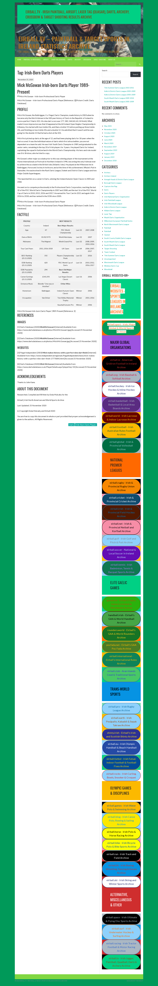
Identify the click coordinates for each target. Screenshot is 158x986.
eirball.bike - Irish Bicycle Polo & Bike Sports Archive (121, 844)
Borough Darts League (113, 183)
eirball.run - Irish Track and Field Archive (121, 856)
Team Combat (109, 252)
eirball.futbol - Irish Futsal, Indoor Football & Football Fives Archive (121, 762)
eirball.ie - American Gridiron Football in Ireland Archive (121, 363)
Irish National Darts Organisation (117, 197)
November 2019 (110, 147)
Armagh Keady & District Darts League (119, 179)
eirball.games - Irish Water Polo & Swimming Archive (121, 807)
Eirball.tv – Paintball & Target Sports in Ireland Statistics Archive (73, 42)
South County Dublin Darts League (117, 238)
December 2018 (110, 160)
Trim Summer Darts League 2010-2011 (119, 88)
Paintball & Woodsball (32, 59)
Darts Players (109, 193)
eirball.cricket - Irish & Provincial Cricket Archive (121, 499)
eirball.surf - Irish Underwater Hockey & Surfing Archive (121, 932)
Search (104, 70)
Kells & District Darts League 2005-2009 (119, 91)
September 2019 (110, 150)
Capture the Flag (110, 186)
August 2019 (109, 154)
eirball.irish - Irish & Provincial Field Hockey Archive (121, 512)
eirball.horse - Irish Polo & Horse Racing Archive (121, 833)
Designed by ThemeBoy (135, 981)
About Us (111, 59)
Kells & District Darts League (115, 207)
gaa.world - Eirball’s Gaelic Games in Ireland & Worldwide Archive (121, 604)
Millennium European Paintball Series (118, 221)
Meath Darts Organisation (114, 217)
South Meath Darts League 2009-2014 (119, 98)
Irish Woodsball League (113, 204)
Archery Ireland (110, 176)
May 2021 (108, 126)
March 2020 (108, 143)
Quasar (107, 235)
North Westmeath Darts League (116, 224)
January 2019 (109, 157)
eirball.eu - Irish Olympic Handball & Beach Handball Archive (121, 747)
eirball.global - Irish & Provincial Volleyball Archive (121, 445)
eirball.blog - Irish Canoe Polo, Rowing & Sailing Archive (121, 820)
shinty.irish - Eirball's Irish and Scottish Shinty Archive (121, 734)
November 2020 (110, 129)
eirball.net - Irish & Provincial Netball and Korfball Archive (121, 527)
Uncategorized (110, 259)
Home (19, 59)
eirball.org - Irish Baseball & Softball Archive (121, 376)
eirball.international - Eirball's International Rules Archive (121, 660)
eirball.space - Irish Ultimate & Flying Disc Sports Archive (121, 919)
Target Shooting (99, 59)
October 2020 (109, 133)
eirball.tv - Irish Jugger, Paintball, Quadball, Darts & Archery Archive (121, 962)
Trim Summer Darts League (114, 255)
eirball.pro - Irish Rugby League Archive (121, 708)
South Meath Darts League (114, 242)
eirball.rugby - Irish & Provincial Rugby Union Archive (121, 486)
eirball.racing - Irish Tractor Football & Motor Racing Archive (121, 947)
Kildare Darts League (112, 210)
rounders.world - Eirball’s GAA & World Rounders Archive (121, 634)
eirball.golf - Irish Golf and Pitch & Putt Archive (121, 540)
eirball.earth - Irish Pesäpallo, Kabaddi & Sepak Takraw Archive (121, 721)
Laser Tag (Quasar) (58, 59)
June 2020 (108, 140)
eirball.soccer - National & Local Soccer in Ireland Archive (121, 553)
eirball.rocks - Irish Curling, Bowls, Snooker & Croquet (121, 775)
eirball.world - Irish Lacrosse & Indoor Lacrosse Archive (121, 417)
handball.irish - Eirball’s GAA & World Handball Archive (121, 619)
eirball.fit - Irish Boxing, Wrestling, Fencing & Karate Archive (121, 869)
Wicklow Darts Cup (111, 266)
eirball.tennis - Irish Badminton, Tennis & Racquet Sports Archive (121, 568)
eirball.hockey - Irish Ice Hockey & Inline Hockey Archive (121, 390)
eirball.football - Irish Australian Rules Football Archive (121, 430)
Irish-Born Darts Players (86, 425)
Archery (78, 59)
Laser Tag (108, 214)
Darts (70, 59)
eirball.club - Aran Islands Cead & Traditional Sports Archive (121, 675)
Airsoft (46, 59)
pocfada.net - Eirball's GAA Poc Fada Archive (121, 646)
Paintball (107, 228)
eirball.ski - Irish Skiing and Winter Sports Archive (121, 882)
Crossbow (87, 59)
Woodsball (108, 269)
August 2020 (109, 136)
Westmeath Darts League (114, 262)
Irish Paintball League (112, 200)
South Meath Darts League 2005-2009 (119, 101)
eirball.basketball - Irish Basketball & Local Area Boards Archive (121, 404)
